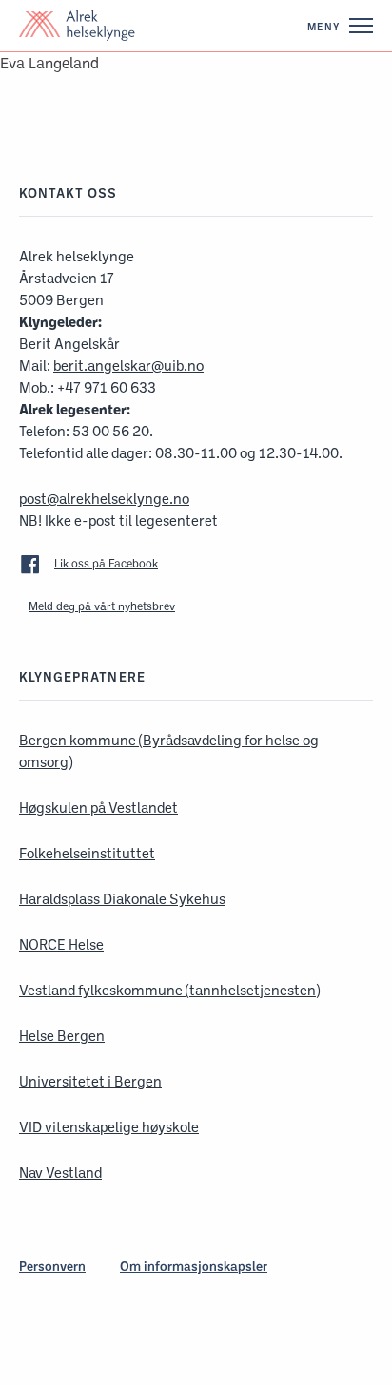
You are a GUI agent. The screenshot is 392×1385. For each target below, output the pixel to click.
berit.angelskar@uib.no (128, 365)
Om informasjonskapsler (193, 1266)
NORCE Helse (61, 944)
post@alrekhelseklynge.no (104, 499)
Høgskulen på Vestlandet (98, 807)
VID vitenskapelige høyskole (109, 1127)
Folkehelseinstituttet (87, 853)
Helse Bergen (62, 1036)
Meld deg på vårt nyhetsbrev (102, 606)
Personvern (52, 1266)
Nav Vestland (60, 1173)
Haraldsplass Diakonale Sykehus (122, 899)
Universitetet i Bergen (90, 1081)
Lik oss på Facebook (106, 563)
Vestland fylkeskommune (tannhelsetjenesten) (169, 990)
